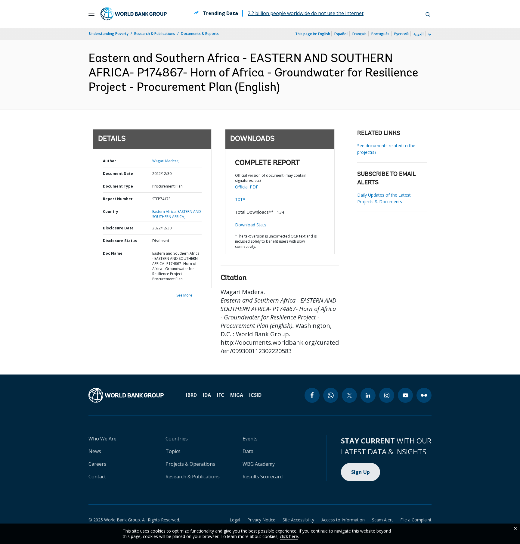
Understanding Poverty (108, 33)
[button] (428, 13)
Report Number (118, 198)
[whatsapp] (330, 395)
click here (289, 536)
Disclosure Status (120, 240)
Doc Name (112, 253)
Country (110, 211)
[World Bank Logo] (134, 13)
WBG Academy (259, 464)
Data (248, 451)
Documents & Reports (200, 33)
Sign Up (360, 472)
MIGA (236, 395)
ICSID (255, 395)
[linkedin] (368, 395)
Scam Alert (382, 520)
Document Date (118, 173)
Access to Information (343, 520)
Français (359, 33)
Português (380, 33)
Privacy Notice (261, 520)
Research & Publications (154, 33)
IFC (220, 395)
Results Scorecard (263, 476)
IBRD (191, 395)
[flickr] (424, 395)
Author (109, 160)
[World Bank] (126, 395)
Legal (235, 520)
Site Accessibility (298, 520)
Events (250, 438)
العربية (418, 33)
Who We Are (102, 438)
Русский (401, 33)
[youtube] (405, 395)
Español (341, 33)
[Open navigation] (91, 14)
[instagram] (386, 395)
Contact (97, 476)
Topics (173, 451)
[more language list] (429, 34)
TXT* (240, 199)
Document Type (118, 186)
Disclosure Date (118, 228)
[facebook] (312, 395)
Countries (177, 438)
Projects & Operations (190, 464)
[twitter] (349, 395)
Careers (97, 464)
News (94, 451)
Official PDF (246, 187)
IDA (207, 395)
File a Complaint (416, 520)
